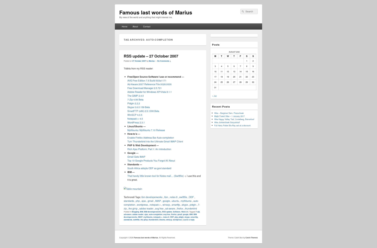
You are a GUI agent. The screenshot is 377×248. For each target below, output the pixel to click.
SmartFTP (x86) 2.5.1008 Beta (143, 111)
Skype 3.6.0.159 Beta (138, 107)
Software (176, 211)
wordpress (142, 204)
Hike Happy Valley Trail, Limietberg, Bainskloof (234, 119)
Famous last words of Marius (155, 12)
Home (124, 26)
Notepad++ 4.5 (135, 118)
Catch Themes (251, 237)
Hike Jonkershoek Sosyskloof (227, 122)
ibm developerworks (151, 197)
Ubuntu (162, 219)
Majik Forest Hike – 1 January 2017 (229, 116)
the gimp (133, 208)
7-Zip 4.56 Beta (135, 99)
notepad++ (155, 204)
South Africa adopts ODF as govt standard (149, 168)
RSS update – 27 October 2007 (151, 56)
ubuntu (175, 201)
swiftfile (183, 197)
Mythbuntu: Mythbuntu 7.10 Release (146, 130)
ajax (144, 201)
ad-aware (170, 208)
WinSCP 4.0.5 (134, 114)
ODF (191, 197)
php (138, 201)
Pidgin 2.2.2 (133, 103)
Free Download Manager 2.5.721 (144, 88)
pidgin (193, 204)
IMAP (158, 201)
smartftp (176, 204)
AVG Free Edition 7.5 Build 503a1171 (146, 80)
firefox (180, 208)
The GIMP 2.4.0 (135, 95)
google (166, 201)
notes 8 (173, 197)
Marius (152, 61)
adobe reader (146, 208)
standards (129, 201)
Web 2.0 (184, 211)
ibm (166, 197)
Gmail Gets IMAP (136, 156)
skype (185, 204)
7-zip (198, 211)
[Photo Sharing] (133, 188)
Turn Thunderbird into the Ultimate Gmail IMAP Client (155, 141)
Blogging (135, 211)
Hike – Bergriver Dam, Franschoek (229, 113)
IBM (141, 211)
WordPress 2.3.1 (136, 122)
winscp (166, 204)
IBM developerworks (152, 211)
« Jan (214, 95)
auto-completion (155, 214)
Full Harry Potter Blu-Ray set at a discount (232, 125)
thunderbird (191, 208)
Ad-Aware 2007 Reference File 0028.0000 (149, 84)
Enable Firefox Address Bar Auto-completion (150, 137)
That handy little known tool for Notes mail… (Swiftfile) (155, 176)
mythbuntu (186, 201)
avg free (159, 208)
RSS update (167, 211)
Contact (146, 26)
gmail (150, 201)
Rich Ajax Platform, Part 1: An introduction (149, 149)
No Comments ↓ (164, 61)
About (135, 26)
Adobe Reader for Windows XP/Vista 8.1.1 (149, 92)
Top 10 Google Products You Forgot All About (151, 160)
